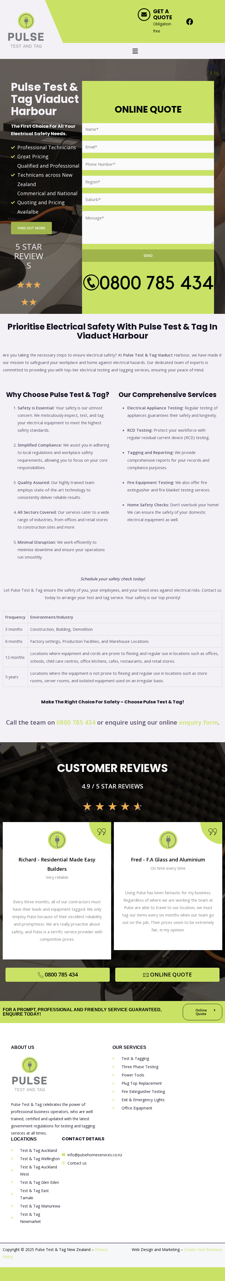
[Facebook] (189, 21)
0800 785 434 (76, 722)
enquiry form (198, 722)
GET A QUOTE (162, 14)
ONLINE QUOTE (171, 974)
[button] (135, 51)
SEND (148, 255)
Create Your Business (203, 1249)
